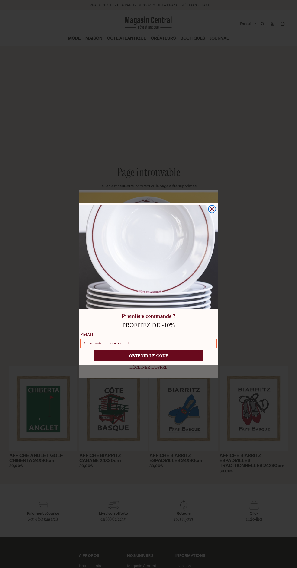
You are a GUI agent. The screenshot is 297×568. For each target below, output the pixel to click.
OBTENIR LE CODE (148, 355)
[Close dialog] (212, 209)
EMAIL (87, 334)
